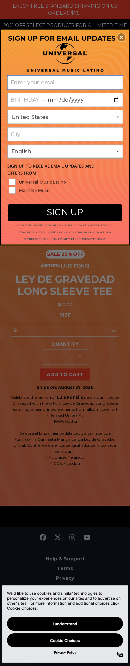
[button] (121, 37)
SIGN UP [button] (65, 212)
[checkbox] (66, 182)
